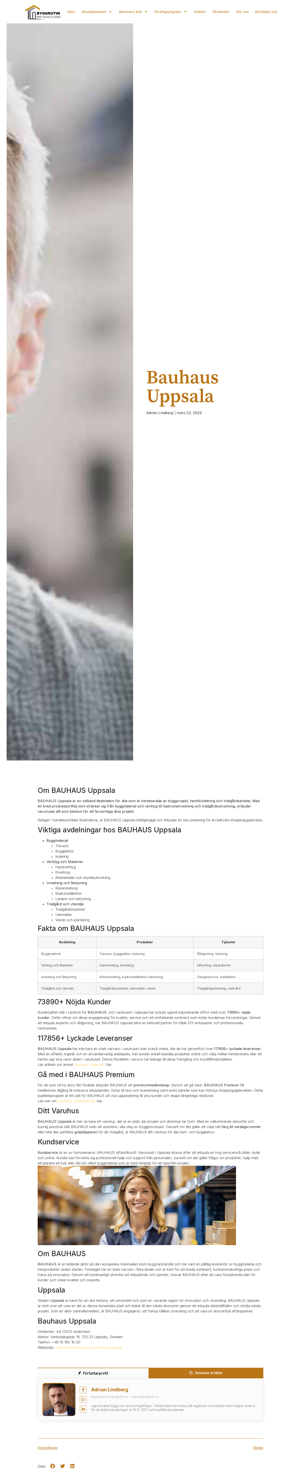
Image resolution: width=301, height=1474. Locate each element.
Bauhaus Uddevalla (89, 1064)
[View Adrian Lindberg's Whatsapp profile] (83, 1399)
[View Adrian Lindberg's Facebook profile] (83, 1389)
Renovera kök (130, 11)
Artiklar (200, 11)
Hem (71, 11)
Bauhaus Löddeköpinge (77, 1101)
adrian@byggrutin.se (146, 1396)
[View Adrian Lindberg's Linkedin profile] (83, 1409)
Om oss (242, 11)
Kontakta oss (266, 11)
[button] (52, 1466)
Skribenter (220, 11)
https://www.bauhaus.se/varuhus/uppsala (88, 1347)
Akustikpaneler (94, 11)
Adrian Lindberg (109, 1389)
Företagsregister (167, 11)
